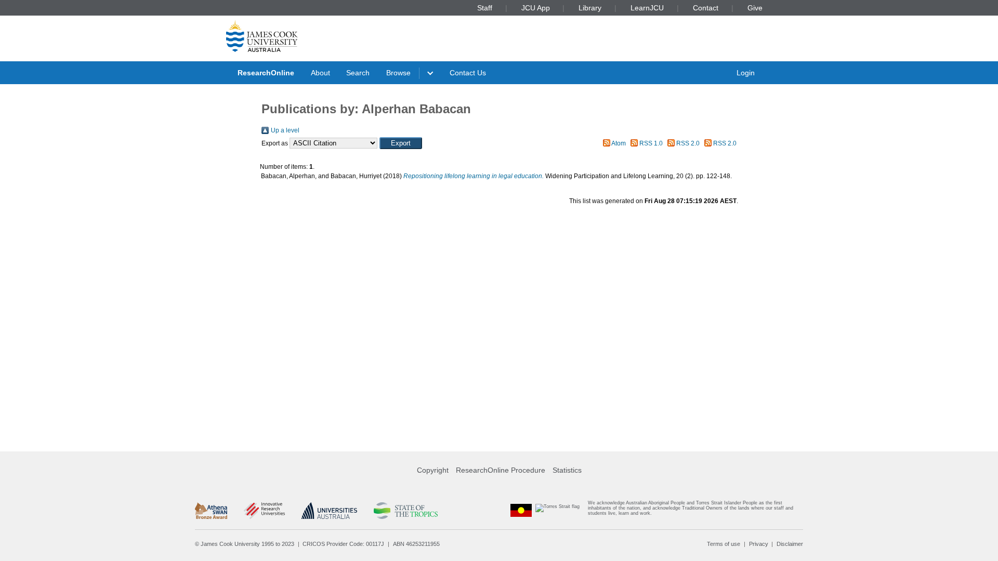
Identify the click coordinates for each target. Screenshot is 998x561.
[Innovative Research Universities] (264, 510)
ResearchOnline (266, 73)
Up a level (285, 130)
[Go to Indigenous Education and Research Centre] (521, 510)
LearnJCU (647, 8)
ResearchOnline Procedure (500, 470)
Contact (705, 8)
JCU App (535, 8)
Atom (618, 143)
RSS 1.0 (651, 143)
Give (755, 8)
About (320, 73)
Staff (484, 8)
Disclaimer (790, 544)
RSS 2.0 (688, 143)
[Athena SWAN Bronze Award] (211, 510)
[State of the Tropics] (405, 510)
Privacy (758, 544)
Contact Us (468, 73)
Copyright (433, 470)
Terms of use (723, 544)
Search (358, 73)
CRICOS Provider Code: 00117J (343, 544)
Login (746, 73)
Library (590, 8)
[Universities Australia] (329, 510)
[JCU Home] (262, 36)
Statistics (567, 470)
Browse (398, 73)
